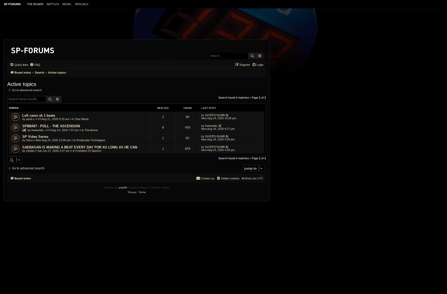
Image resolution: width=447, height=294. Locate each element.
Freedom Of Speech (88, 150)
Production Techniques (91, 140)
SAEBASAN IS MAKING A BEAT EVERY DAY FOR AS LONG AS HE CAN (79, 147)
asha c (30, 119)
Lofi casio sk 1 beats (38, 115)
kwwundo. (38, 130)
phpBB (123, 187)
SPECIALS (81, 4)
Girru (29, 140)
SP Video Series (35, 137)
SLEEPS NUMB (215, 115)
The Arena (91, 130)
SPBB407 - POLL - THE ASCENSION (51, 126)
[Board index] (33, 49)
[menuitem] (35, 65)
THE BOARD (35, 4)
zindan (30, 150)
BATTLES (53, 4)
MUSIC (66, 4)
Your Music (82, 119)
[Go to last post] (227, 115)
